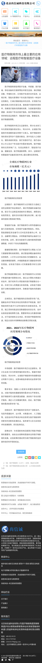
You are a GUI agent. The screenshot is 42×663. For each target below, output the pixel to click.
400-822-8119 (10, 636)
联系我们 (5, 616)
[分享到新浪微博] (29, 457)
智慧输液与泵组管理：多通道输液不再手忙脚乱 (18, 483)
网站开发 (11, 658)
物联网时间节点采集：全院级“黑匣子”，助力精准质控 (20, 504)
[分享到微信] (26, 457)
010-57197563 (11, 639)
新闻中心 (25, 41)
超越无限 (18, 658)
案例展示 (4, 608)
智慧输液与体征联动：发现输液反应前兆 (16, 500)
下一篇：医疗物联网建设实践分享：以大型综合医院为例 (20, 467)
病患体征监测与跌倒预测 (10, 487)
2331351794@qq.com (13, 642)
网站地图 (4, 658)
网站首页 (16, 41)
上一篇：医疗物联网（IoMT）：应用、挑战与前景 (21, 463)
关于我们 (4, 599)
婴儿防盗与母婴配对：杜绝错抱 (12, 496)
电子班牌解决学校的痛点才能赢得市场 (15, 570)
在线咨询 (21, 452)
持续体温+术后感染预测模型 (11, 491)
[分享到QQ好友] (2, 660)
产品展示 (4, 603)
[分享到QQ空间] (36, 457)
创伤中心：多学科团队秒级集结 (12, 509)
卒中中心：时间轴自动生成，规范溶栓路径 (16, 513)
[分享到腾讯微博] (33, 457)
